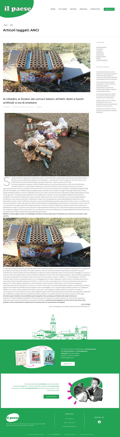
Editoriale (100, 53)
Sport (98, 58)
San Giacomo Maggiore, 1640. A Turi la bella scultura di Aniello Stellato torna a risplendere (106, 95)
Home (5, 25)
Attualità (39, 107)
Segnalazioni (101, 56)
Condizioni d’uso (70, 434)
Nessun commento (27, 107)
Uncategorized (101, 60)
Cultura (99, 51)
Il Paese (16, 107)
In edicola (100, 54)
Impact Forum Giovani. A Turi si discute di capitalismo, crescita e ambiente (106, 110)
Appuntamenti (101, 47)
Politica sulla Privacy (86, 434)
